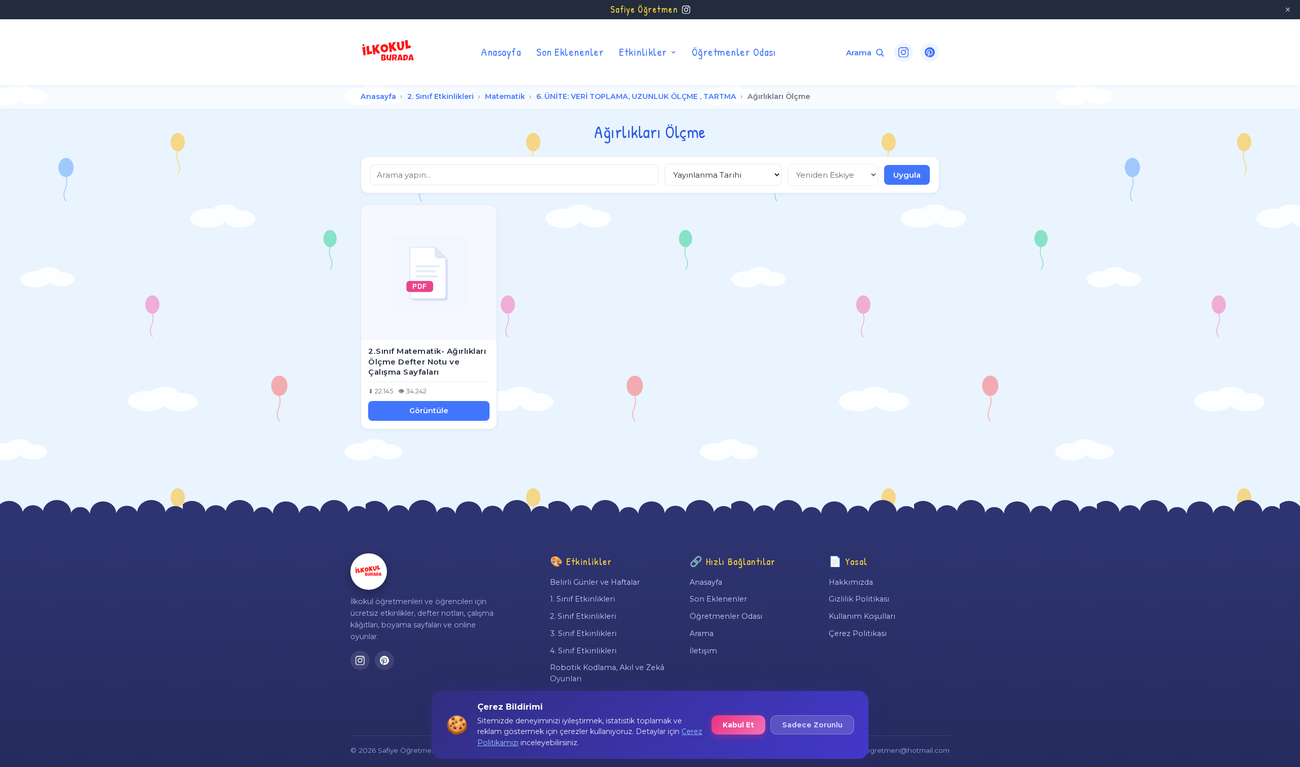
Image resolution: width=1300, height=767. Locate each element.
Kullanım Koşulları (862, 616)
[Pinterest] (929, 52)
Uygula (907, 175)
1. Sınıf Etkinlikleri (582, 599)
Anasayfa (501, 51)
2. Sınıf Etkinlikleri (440, 96)
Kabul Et (738, 725)
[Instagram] (903, 52)
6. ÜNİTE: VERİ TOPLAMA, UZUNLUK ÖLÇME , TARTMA (636, 96)
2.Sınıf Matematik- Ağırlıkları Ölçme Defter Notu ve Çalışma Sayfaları (427, 361)
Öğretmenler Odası (734, 51)
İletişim (703, 650)
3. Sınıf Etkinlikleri (583, 633)
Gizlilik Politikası (859, 599)
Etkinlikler (643, 51)
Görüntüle (428, 410)
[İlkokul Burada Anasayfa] (388, 52)
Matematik (505, 96)
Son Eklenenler (570, 51)
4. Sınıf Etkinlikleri (583, 650)
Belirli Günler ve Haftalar (595, 582)
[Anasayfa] (368, 571)
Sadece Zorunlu (812, 725)
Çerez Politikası (858, 633)
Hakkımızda (851, 582)
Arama (701, 633)
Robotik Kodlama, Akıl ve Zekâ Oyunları (607, 673)
